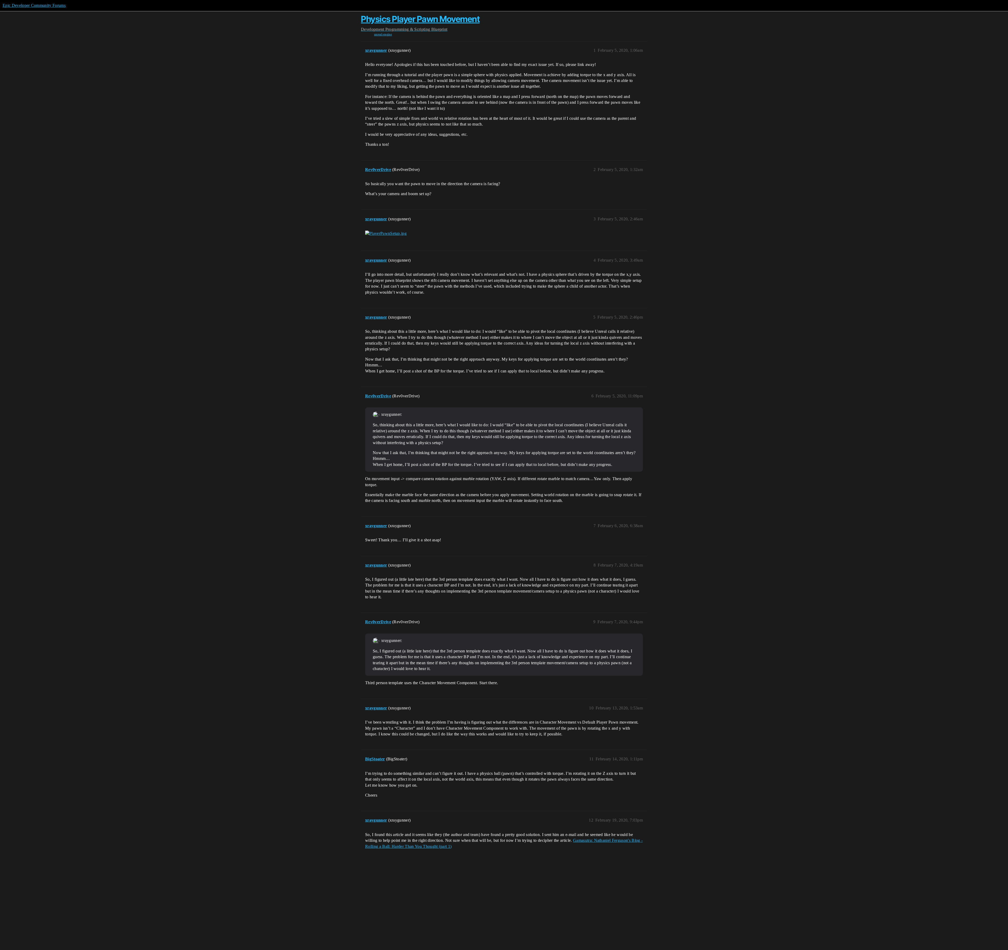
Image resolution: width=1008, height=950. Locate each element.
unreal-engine (383, 34)
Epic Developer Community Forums (34, 5)
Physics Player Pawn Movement (420, 19)
